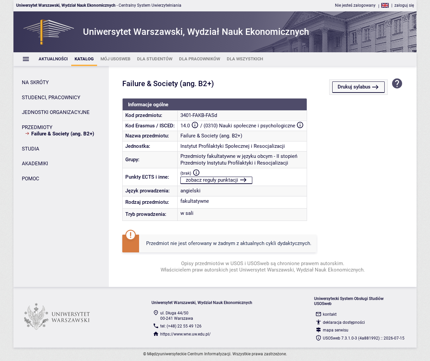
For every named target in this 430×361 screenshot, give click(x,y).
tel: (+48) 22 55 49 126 (181, 326)
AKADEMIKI (35, 164)
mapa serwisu (335, 330)
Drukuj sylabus (354, 87)
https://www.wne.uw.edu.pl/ (185, 334)
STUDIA (30, 149)
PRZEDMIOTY (37, 127)
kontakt (330, 314)
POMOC (30, 179)
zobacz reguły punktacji (212, 180)
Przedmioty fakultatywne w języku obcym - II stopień (238, 156)
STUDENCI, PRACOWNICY (51, 98)
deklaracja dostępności (344, 322)
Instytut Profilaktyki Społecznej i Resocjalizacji (232, 146)
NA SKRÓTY (35, 82)
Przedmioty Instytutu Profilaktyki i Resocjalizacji (234, 163)
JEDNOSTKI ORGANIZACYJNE (56, 112)
